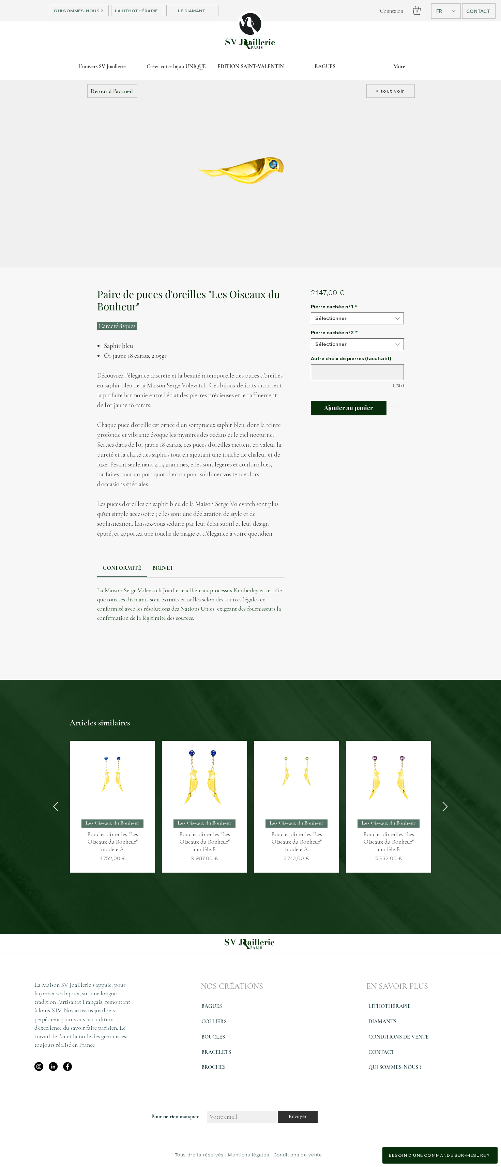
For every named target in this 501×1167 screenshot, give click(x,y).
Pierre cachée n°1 (334, 307)
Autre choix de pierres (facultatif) (351, 359)
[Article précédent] (56, 806)
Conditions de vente (298, 1154)
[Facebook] (67, 1066)
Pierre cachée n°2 (334, 333)
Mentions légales (248, 1154)
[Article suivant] (445, 806)
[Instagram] (38, 1066)
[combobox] (357, 318)
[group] (250, 806)
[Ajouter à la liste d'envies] (396, 408)
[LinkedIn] (53, 1066)
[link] (122, 567)
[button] (417, 10)
